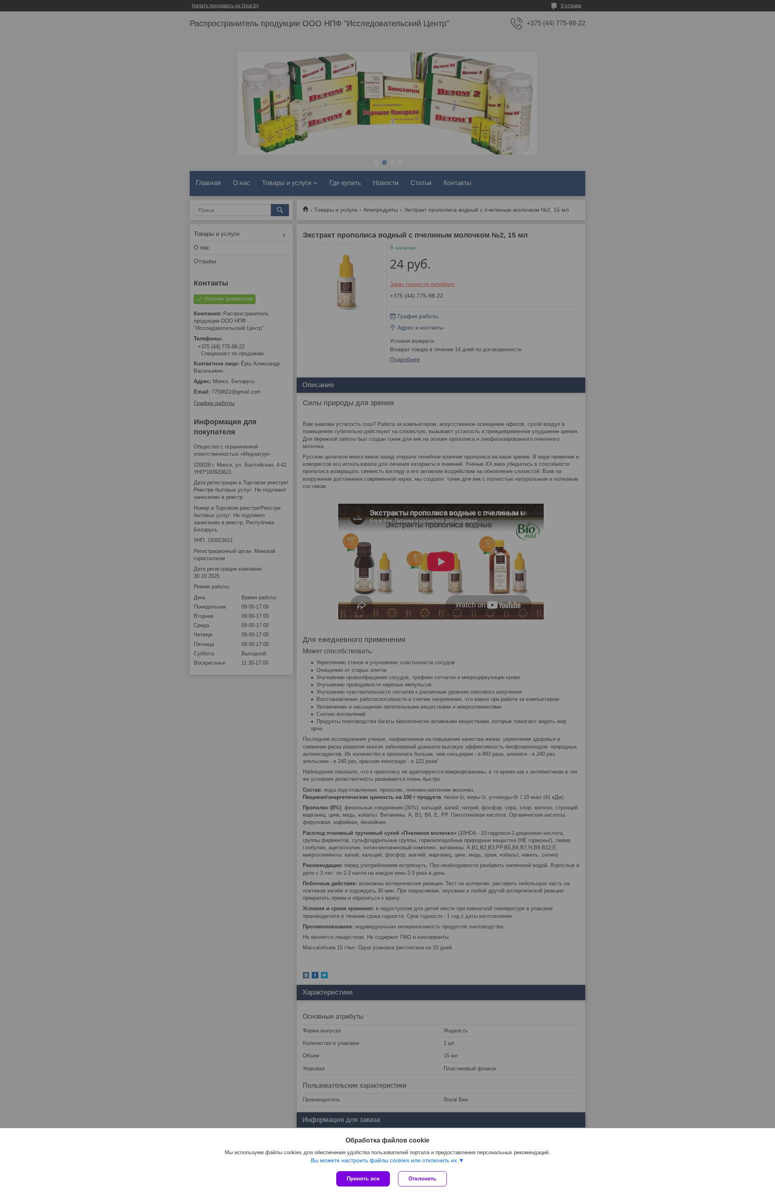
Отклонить (422, 1179)
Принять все (363, 1179)
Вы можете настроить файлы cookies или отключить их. (385, 1160)
